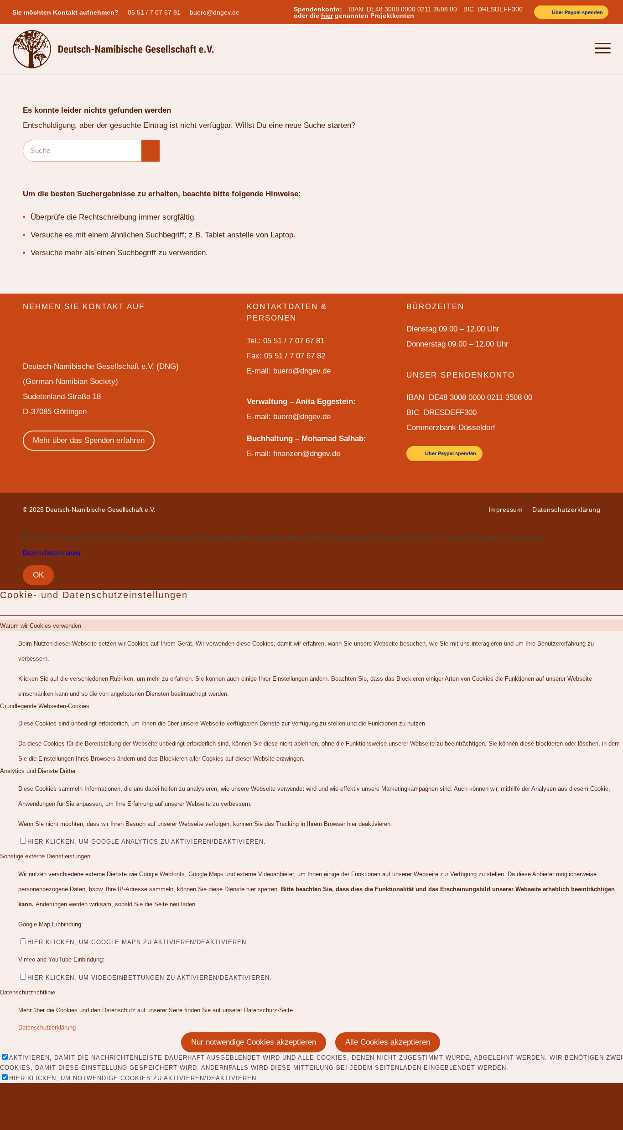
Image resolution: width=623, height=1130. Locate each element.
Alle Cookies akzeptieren (387, 1042)
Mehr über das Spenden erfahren (89, 440)
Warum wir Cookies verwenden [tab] (40, 625)
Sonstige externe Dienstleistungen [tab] (45, 856)
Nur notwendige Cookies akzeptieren (253, 1042)
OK (38, 575)
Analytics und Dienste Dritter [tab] (38, 770)
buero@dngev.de (214, 12)
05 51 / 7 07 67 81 (154, 12)
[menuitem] (156, 12)
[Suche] (579, 49)
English (529, 49)
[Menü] (600, 49)
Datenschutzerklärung (51, 552)
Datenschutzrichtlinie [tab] (27, 992)
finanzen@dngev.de (306, 453)
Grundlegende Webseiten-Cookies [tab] (44, 706)
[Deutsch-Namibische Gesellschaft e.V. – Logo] (113, 49)
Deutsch (556, 49)
